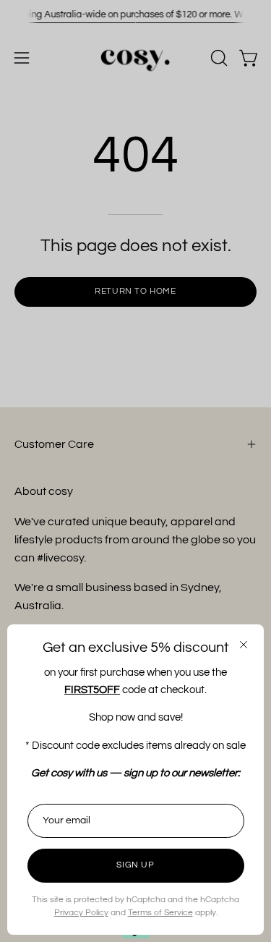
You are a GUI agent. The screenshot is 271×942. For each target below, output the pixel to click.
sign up (135, 865)
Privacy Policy (81, 912)
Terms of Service (160, 912)
